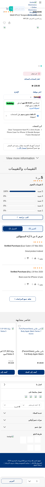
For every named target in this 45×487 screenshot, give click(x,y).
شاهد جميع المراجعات (23, 299)
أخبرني (11, 481)
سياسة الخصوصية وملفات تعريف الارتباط (17, 463)
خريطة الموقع (38, 465)
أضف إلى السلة (31, 372)
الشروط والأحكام (36, 463)
